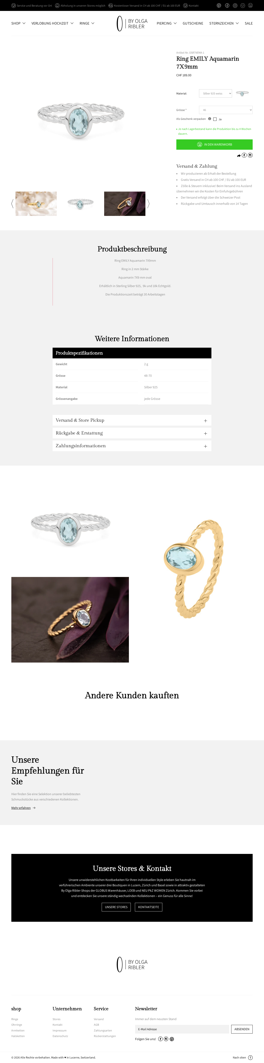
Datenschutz (60, 1036)
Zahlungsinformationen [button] (81, 446)
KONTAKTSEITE (148, 907)
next (148, 203)
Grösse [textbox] (181, 110)
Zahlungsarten (103, 1030)
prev (12, 203)
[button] (250, 6)
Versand (99, 1019)
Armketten (18, 1030)
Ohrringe (16, 1025)
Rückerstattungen (105, 1036)
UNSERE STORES (116, 907)
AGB (96, 1025)
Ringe (14, 1019)
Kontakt (57, 1025)
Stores (56, 1019)
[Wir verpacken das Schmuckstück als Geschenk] (209, 118)
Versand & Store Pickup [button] (80, 420)
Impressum (60, 1030)
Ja (220, 119)
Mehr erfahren (21, 808)
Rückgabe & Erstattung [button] (79, 433)
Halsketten (18, 1036)
